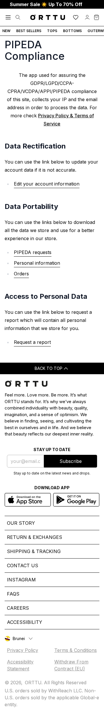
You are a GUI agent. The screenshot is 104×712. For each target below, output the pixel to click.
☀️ (46, 4)
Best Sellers (28, 31)
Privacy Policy (22, 650)
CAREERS (18, 608)
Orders (21, 274)
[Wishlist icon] (75, 17)
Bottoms (72, 31)
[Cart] (96, 17)
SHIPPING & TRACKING (34, 551)
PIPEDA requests (32, 252)
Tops (52, 31)
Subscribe (71, 461)
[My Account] (87, 17)
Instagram (21, 580)
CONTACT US (22, 565)
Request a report (32, 342)
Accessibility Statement (20, 665)
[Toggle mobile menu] (8, 17)
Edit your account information (46, 184)
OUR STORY (21, 523)
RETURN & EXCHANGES (34, 537)
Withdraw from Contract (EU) (71, 665)
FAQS (13, 594)
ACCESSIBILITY (24, 622)
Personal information (37, 263)
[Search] (18, 17)
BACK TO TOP (48, 368)
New (6, 31)
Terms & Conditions (75, 650)
